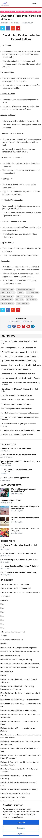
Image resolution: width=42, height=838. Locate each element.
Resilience (19, 300)
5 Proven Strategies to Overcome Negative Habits (18, 352)
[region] (21, 819)
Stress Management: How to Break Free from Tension (20, 378)
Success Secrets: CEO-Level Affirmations (15, 448)
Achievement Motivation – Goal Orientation (15, 584)
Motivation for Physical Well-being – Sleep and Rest (18, 710)
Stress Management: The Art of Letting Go (16, 395)
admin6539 (4, 23)
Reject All (21, 834)
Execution (3, 644)
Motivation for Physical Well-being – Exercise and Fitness (20, 700)
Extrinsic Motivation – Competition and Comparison (18, 648)
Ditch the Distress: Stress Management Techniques (19, 413)
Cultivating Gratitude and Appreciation (14, 478)
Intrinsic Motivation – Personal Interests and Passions (19, 667)
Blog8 (2, 624)
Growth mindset (7, 296)
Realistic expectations (24, 296)
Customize (21, 828)
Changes (3, 636)
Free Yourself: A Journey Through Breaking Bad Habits (20, 365)
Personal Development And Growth (12, 797)
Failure (20, 292)
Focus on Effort (32, 292)
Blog (2, 604)
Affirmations (4, 596)
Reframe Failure (7, 300)
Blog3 (2, 616)
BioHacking (4, 600)
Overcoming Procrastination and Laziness (15, 793)
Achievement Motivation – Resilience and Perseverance (20, 592)
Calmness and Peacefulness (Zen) (12, 632)
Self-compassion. (7, 303)
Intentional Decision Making (10, 655)
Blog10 (2, 608)
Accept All (21, 822)
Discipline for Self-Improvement (11, 640)
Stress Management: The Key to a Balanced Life (18, 348)
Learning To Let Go (7, 671)
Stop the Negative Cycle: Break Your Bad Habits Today (20, 430)
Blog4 (2, 620)
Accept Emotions (7, 289)
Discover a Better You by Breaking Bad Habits (17, 400)
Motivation (4, 675)
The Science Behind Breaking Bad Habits (15, 404)
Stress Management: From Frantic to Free (16, 408)
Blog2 (2, 612)
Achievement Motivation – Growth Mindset (15, 588)
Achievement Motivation (25, 289)
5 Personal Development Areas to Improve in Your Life (23, 490)
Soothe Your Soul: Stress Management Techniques (19, 356)
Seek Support (31, 300)
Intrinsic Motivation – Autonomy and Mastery (16, 660)
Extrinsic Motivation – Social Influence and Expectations (20, 651)
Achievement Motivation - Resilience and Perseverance (20, 12)
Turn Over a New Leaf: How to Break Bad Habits (17, 374)
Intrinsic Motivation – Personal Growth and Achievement (20, 663)
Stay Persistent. (22, 303)
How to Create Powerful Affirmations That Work (18, 455)
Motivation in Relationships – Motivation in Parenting (18, 789)
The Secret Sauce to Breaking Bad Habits (15, 369)
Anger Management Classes (11, 500)
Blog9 (2, 628)
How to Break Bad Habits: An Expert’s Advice (16, 435)
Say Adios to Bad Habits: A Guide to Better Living (18, 361)
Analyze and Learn (8, 292)
